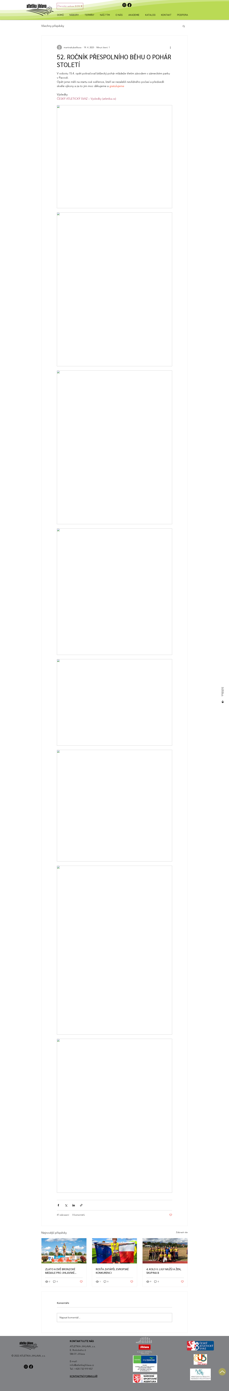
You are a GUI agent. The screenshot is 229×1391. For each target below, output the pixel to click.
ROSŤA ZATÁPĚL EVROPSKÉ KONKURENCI (112, 1270)
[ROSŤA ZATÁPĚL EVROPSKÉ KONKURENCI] (114, 1250)
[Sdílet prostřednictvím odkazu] (81, 1205)
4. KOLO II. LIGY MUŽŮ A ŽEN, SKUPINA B (163, 1270)
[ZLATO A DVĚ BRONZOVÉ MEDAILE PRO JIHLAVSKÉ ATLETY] (63, 1250)
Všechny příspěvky (52, 26)
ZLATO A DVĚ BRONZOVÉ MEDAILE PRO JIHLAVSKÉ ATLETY (60, 1270)
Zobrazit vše (182, 1232)
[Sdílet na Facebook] (58, 1205)
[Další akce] (170, 47)
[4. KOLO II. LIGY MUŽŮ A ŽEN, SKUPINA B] (165, 1250)
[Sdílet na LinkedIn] (73, 1205)
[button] (183, 26)
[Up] (222, 1371)
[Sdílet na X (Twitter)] (65, 1205)
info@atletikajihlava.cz (82, 1365)
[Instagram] (124, 5)
